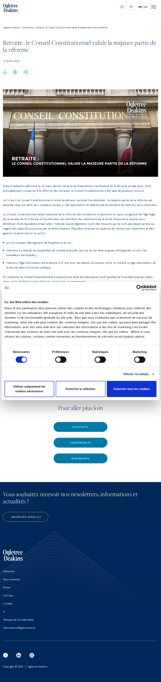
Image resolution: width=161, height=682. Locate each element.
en (145, 7)
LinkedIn (8, 603)
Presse (6, 587)
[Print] (15, 72)
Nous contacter (11, 579)
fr (140, 7)
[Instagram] (31, 655)
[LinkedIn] (18, 655)
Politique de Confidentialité (18, 620)
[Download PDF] (4, 72)
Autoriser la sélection (80, 389)
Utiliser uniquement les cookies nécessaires (29, 389)
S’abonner (8, 571)
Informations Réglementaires (19, 628)
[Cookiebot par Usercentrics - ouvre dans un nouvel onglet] (139, 288)
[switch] (60, 359)
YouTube (8, 595)
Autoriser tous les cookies (131, 389)
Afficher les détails (136, 374)
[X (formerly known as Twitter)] (5, 655)
